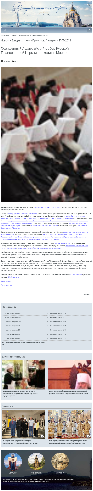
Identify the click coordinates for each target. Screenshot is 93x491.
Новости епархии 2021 (13, 322)
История (60, 473)
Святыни (13, 473)
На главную (5, 35)
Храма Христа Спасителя (44, 207)
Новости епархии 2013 (13, 338)
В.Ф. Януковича (13, 277)
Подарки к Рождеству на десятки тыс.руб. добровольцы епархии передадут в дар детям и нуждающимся (20, 393)
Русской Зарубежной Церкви (54, 234)
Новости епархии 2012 (58, 338)
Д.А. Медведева (76, 275)
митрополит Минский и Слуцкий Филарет (24, 221)
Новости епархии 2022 (58, 317)
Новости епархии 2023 (13, 317)
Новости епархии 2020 (58, 322)
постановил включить (63, 243)
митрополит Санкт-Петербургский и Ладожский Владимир (51, 218)
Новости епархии (24, 35)
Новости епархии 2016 (58, 330)
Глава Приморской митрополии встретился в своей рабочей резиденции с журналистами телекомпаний (68, 392)
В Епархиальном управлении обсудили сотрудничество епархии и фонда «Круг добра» (20, 442)
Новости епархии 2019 (13, 326)
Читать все (86, 294)
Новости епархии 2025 (13, 313)
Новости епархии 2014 (58, 334)
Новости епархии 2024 (58, 313)
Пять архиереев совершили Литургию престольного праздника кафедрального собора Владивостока (68, 442)
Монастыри (36, 473)
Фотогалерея (6, 281)
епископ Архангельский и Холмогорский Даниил (40, 239)
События (13, 35)
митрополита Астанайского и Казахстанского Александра (39, 248)
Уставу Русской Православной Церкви (22, 213)
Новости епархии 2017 (13, 330)
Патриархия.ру (6, 285)
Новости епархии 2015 (13, 334)
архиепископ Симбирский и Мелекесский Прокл (50, 237)
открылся (57, 207)
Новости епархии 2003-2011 (40, 35)
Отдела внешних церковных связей (44, 226)
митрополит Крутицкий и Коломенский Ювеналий (59, 221)
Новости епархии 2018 (58, 326)
